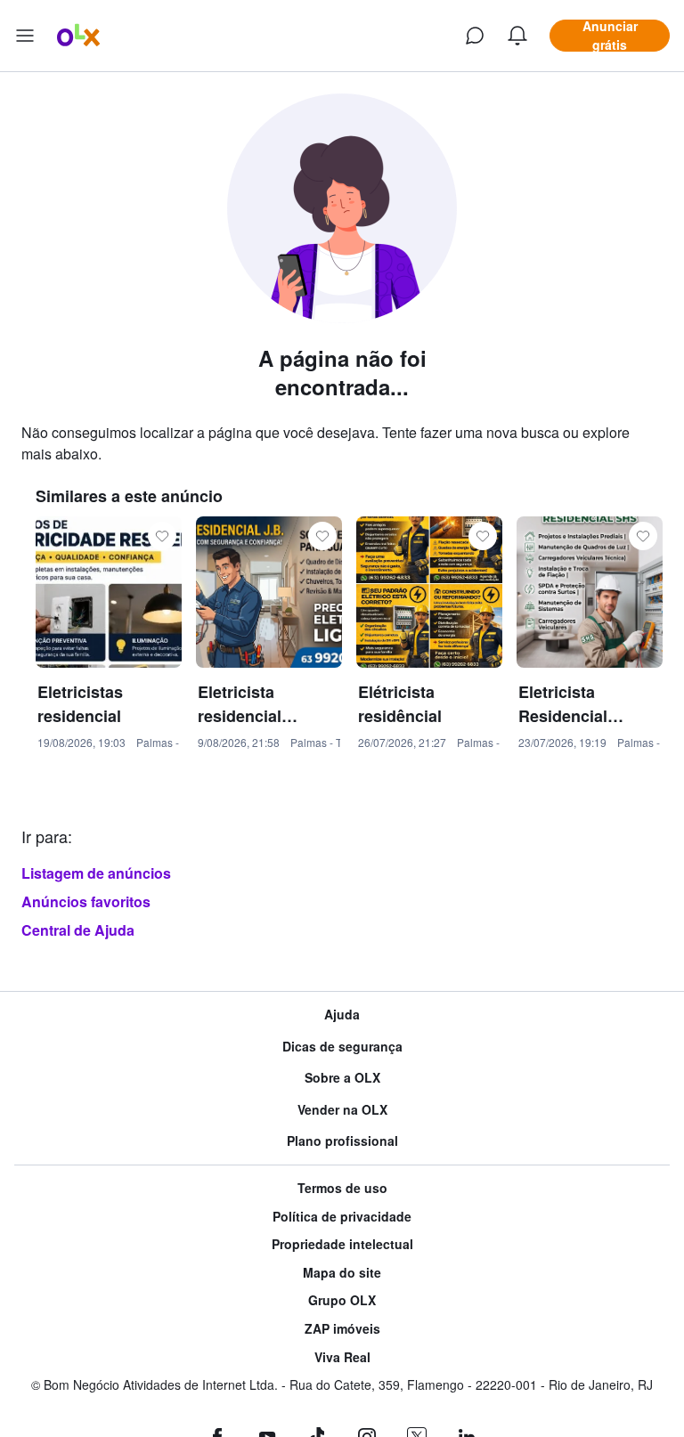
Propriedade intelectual (342, 1244)
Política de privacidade (342, 1216)
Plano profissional (342, 1141)
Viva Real (342, 1357)
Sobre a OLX (342, 1077)
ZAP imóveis (342, 1328)
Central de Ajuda (77, 930)
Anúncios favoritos (86, 901)
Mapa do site (342, 1272)
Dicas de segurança (342, 1046)
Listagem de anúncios (96, 873)
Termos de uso (342, 1188)
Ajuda (342, 1014)
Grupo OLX (342, 1300)
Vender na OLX (342, 1109)
